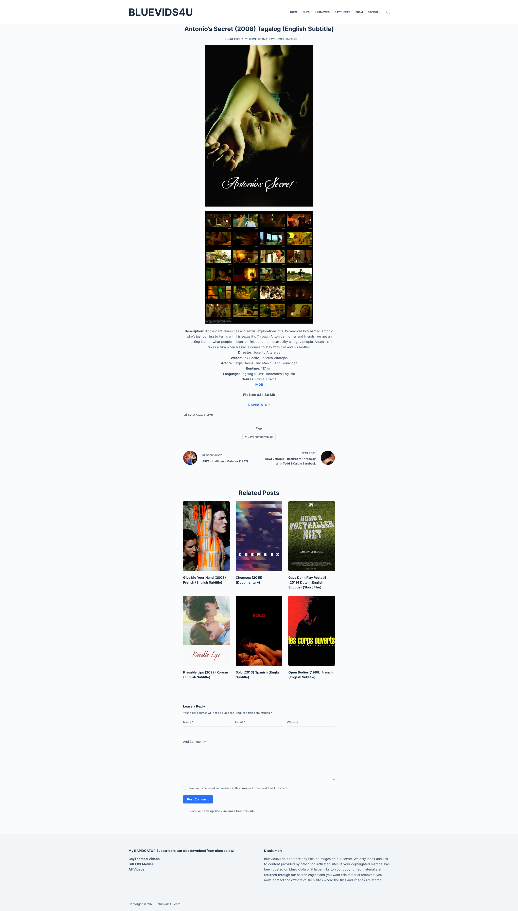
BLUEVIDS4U (160, 12)
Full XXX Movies (141, 864)
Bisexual (374, 12)
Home (293, 12)
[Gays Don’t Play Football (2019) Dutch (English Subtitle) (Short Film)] (311, 536)
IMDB (259, 385)
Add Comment (194, 742)
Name (188, 722)
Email (240, 722)
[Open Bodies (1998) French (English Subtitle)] (311, 631)
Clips (306, 12)
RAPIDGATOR (259, 405)
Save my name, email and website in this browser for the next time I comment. (238, 788)
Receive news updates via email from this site (222, 811)
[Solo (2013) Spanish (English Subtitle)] (259, 631)
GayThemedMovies (259, 436)
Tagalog (291, 38)
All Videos (136, 869)
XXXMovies (322, 12)
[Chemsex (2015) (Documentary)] (259, 536)
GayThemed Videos (144, 859)
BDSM (359, 12)
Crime (253, 38)
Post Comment (198, 799)
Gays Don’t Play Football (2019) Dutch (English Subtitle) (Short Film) (307, 582)
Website (292, 722)
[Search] (388, 12)
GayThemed (342, 12)
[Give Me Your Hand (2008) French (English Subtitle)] (206, 536)
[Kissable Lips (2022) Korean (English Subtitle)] (206, 631)
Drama (262, 38)
